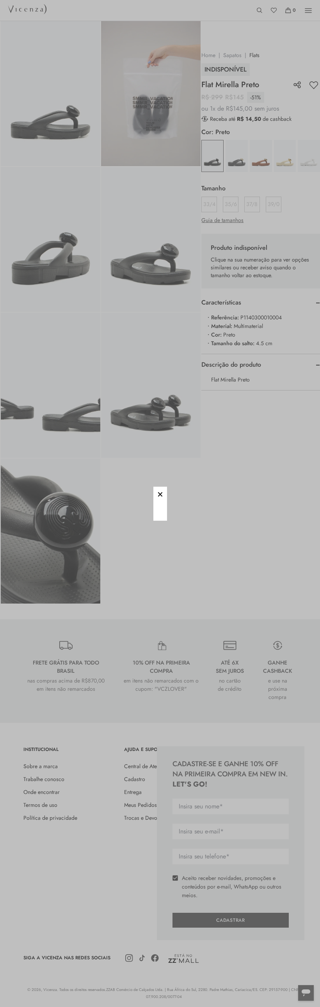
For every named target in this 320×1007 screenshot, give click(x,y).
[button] (160, 493)
